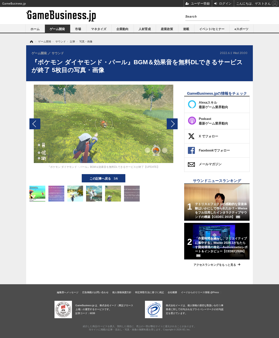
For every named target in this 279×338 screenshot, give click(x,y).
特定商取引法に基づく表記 (149, 292)
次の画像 (172, 123)
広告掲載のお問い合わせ (95, 292)
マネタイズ (98, 29)
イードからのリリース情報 (195, 292)
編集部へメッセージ (67, 292)
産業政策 (167, 29)
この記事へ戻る (104, 178)
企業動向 (122, 29)
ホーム (35, 29)
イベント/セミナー (212, 29)
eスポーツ (241, 29)
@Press (214, 292)
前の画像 (34, 123)
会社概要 (172, 292)
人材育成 (145, 29)
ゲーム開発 (57, 29)
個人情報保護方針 (121, 292)
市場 (78, 29)
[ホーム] (31, 41)
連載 (186, 29)
